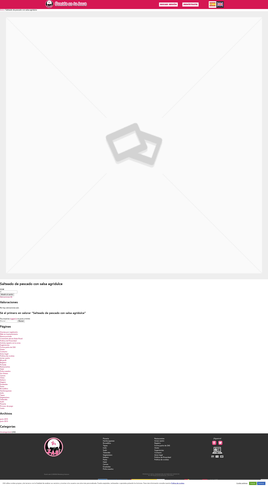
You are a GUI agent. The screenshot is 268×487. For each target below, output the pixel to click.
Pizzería (3, 404)
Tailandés (3, 400)
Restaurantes (5, 367)
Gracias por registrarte (9, 332)
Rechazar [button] (261, 483)
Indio (2, 393)
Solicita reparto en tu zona (10, 343)
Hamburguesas (6, 391)
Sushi (2, 402)
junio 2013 (4, 421)
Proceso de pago (6, 406)
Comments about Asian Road (11, 339)
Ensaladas (4, 384)
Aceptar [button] (252, 483)
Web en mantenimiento (9, 334)
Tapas (2, 395)
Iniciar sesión (168, 4)
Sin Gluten (4, 373)
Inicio (2, 10)
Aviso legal (4, 354)
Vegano (3, 382)
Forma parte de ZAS (8, 347)
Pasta (2, 387)
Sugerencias (4, 345)
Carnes (2, 376)
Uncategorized (5, 432)
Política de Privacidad (8, 341)
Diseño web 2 (48, 474)
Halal (2, 369)
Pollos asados (5, 371)
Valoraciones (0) (6, 297)
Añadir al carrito (7, 294)
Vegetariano (4, 397)
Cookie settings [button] (241, 483)
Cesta (2, 408)
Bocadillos (4, 389)
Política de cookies (7, 356)
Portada (3, 365)
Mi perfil (3, 360)
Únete (2, 349)
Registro (3, 363)
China (2, 378)
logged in (13, 319)
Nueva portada (6, 336)
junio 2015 (4, 419)
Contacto (3, 352)
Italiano (3, 380)
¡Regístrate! (190, 4)
